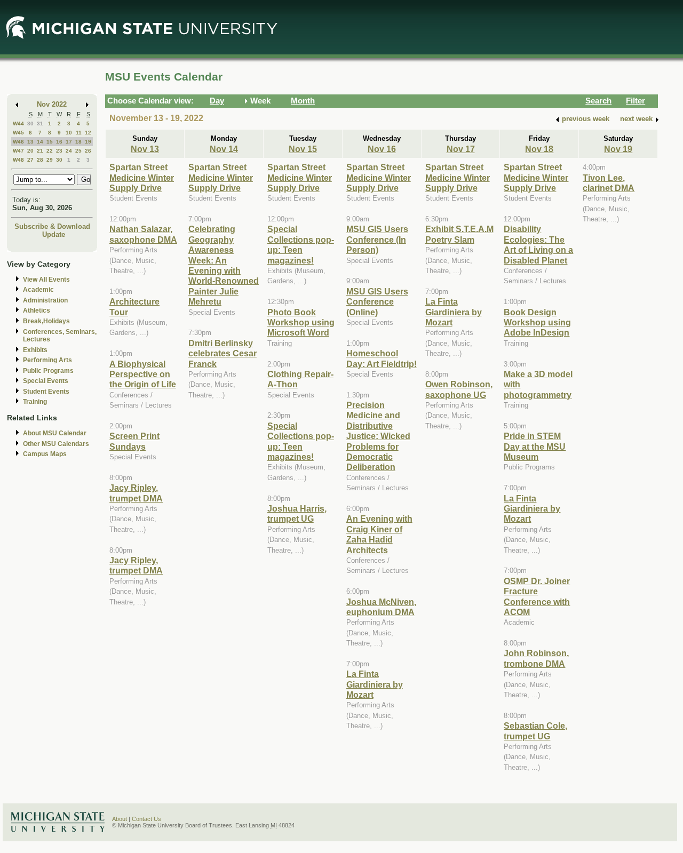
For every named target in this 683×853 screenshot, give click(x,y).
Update (53, 234)
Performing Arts (47, 360)
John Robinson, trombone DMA (536, 658)
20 (30, 151)
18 (78, 142)
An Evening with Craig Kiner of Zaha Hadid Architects (379, 534)
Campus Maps (45, 454)
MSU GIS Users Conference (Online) (377, 301)
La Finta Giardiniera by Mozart (374, 684)
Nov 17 (461, 149)
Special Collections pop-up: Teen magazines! (300, 244)
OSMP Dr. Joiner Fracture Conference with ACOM (537, 596)
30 (30, 123)
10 (69, 132)
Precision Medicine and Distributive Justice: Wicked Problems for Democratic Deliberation (378, 436)
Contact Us (146, 819)
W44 (18, 123)
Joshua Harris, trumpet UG (297, 513)
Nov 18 (539, 149)
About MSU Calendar (54, 433)
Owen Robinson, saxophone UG (459, 389)
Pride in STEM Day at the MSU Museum (535, 446)
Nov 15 (303, 149)
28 (40, 160)
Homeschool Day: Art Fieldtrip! (381, 358)
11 (79, 132)
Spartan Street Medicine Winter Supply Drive (141, 177)
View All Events (46, 279)
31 (40, 123)
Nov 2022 (52, 104)
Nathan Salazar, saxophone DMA (143, 234)
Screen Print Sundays (134, 441)
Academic (38, 289)
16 (59, 142)
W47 (18, 151)
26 (88, 151)
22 (49, 151)
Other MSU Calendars (56, 444)
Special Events (45, 381)
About (119, 819)
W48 (18, 160)
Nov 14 (224, 149)
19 (88, 142)
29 (49, 160)
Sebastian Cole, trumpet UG (535, 730)
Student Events (46, 391)
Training (35, 401)
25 (78, 151)
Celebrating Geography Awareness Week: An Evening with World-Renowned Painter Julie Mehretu (223, 265)
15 (49, 142)
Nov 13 (145, 149)
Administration (45, 300)
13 (30, 142)
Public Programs (48, 370)
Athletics (36, 310)
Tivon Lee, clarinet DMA (608, 183)
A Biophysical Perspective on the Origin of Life (142, 374)
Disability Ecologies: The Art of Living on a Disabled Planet (538, 244)
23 (59, 151)
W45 (18, 132)
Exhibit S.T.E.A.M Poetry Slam (459, 234)
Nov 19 (618, 149)
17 (69, 142)
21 (40, 151)
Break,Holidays (46, 321)
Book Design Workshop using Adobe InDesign (537, 322)
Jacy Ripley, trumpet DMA (136, 493)
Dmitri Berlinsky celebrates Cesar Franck (222, 353)
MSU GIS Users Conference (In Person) (377, 239)
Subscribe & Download (52, 226)
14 (40, 142)
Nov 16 (382, 149)
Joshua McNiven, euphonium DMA (381, 607)
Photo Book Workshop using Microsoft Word (301, 322)
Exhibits (35, 350)
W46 (18, 142)
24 (69, 151)
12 (88, 132)
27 (30, 160)
